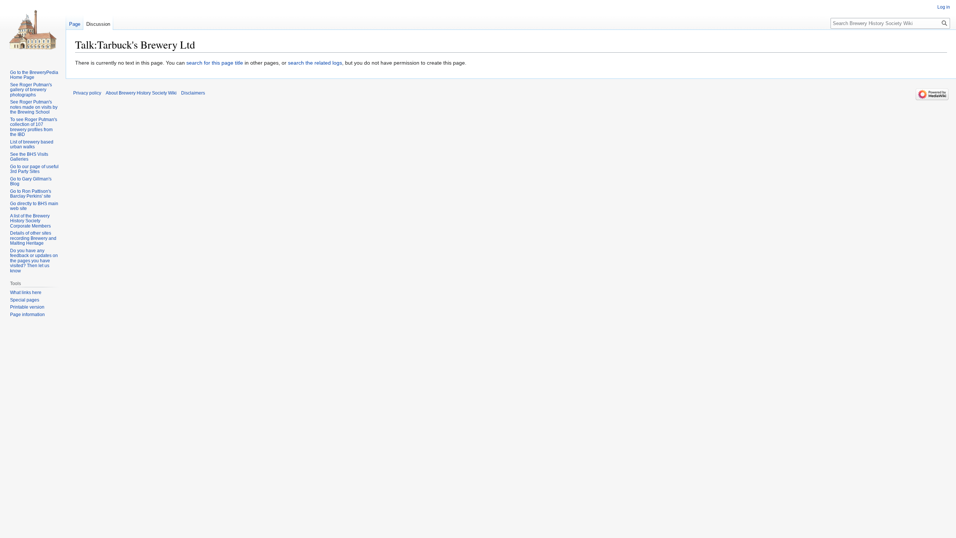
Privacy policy (87, 93)
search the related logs (315, 63)
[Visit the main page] (33, 30)
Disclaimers (193, 93)
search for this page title (214, 63)
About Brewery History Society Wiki (141, 93)
